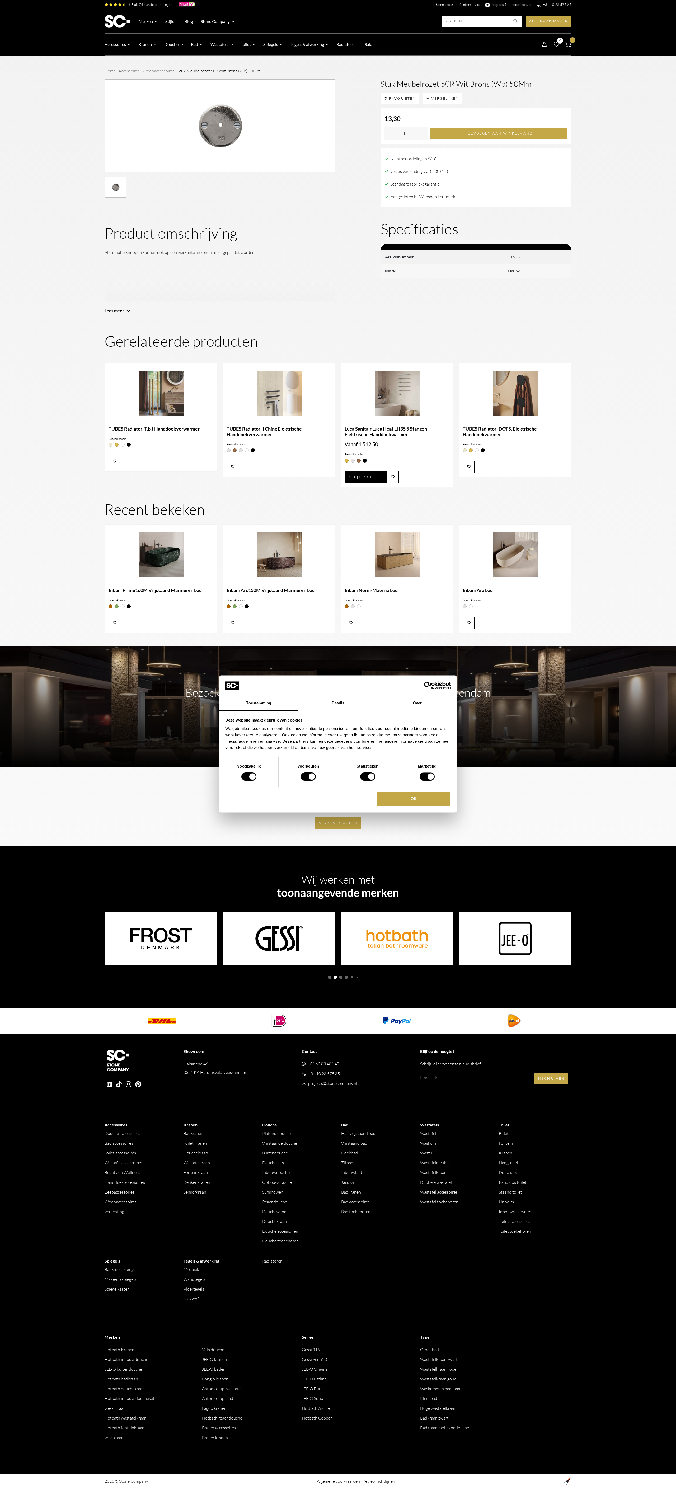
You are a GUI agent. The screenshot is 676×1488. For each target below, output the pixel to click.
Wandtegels (194, 1279)
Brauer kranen (215, 1437)
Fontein (506, 1143)
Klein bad (428, 1398)
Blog (189, 21)
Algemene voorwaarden (338, 1481)
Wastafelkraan (197, 1162)
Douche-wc (509, 1172)
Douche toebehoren (280, 1241)
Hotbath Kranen (119, 1349)
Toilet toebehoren (515, 1231)
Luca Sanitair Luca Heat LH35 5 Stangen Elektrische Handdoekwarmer (386, 431)
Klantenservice (469, 4)
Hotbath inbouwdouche (126, 1359)
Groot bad (429, 1349)
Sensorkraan (195, 1192)
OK (414, 798)
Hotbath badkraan (121, 1378)
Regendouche (274, 1201)
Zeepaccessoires (119, 1192)
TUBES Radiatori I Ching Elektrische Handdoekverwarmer (264, 431)
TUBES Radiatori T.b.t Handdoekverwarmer (154, 429)
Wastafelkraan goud (438, 1378)
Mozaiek (191, 1269)
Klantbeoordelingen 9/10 (413, 158)
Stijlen (171, 21)
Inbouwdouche (276, 1172)
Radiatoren (346, 44)
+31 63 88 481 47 (323, 1063)
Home (110, 70)
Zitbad (347, 1162)
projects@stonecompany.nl (511, 4)
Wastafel (428, 1133)
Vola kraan (114, 1437)
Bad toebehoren (355, 1211)
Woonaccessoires (159, 70)
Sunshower (272, 1192)
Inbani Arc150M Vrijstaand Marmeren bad (271, 590)
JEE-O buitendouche (123, 1369)
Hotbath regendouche (222, 1418)
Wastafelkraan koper (439, 1369)
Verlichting (114, 1211)
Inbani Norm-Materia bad (371, 590)
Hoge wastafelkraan (438, 1408)
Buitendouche (275, 1153)
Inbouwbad (351, 1172)
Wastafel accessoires (123, 1162)
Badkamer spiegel (121, 1269)
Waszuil (427, 1153)
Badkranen (193, 1133)
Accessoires (129, 70)
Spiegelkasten (117, 1289)
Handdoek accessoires (125, 1182)
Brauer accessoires (219, 1427)
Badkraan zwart (434, 1418)
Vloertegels (194, 1289)
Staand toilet (510, 1192)
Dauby (514, 271)
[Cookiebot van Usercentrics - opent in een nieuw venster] (428, 686)
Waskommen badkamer (441, 1388)
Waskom (428, 1143)
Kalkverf (191, 1298)
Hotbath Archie (316, 1408)
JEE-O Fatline (314, 1378)
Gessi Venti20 (314, 1359)
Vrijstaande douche (279, 1143)
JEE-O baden (214, 1369)
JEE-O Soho (312, 1398)
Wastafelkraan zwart (439, 1359)
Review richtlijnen (379, 1481)
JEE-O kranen (214, 1359)
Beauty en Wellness (122, 1172)
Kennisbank (444, 4)
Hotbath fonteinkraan (124, 1427)
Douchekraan (196, 1153)
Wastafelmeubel (435, 1162)
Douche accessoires (122, 1133)
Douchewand (274, 1211)
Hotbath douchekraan (125, 1388)
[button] (329, 977)
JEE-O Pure (312, 1388)
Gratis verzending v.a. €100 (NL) (419, 171)
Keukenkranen (197, 1182)
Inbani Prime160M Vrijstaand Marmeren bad (155, 590)
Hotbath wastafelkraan (126, 1418)
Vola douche (213, 1349)
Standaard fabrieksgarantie (415, 184)
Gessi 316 (311, 1349)
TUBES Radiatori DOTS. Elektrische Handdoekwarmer (500, 431)
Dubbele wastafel (436, 1182)
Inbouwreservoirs (515, 1211)
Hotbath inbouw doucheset (129, 1398)
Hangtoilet (508, 1162)
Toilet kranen (195, 1143)
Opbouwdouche (277, 1182)
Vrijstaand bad (354, 1143)
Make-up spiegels (120, 1279)
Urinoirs (506, 1201)
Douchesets (273, 1162)
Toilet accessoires (120, 1153)
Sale (368, 44)
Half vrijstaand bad (358, 1133)
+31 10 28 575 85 (557, 4)
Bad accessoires (119, 1143)
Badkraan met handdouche (444, 1427)
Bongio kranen (215, 1378)
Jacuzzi (347, 1182)
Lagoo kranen (214, 1408)
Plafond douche (276, 1133)
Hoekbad (349, 1153)
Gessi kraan (115, 1408)
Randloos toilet (513, 1182)
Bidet (504, 1133)
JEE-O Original (315, 1369)
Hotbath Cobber (317, 1418)
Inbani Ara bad (478, 590)
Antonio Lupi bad (217, 1398)
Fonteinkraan (196, 1172)
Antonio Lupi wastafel (222, 1388)
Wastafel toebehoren (439, 1201)
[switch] (308, 777)
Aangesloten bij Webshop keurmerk (423, 196)
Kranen (505, 1153)
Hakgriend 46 (215, 1068)
